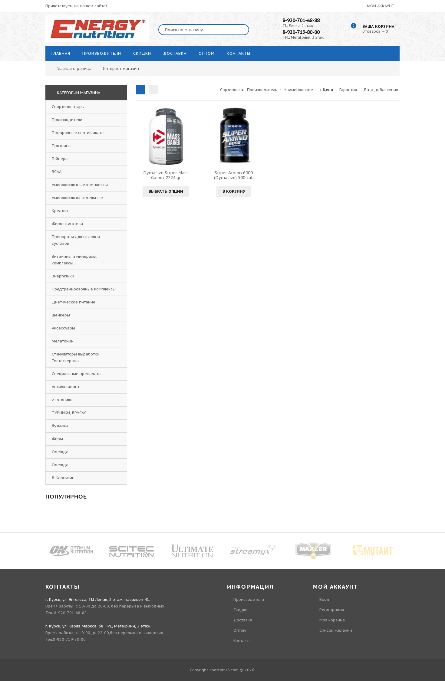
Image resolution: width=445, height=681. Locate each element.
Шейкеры (61, 315)
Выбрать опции (166, 191)
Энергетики (63, 276)
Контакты (242, 640)
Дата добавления (380, 89)
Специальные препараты (76, 373)
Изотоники (62, 399)
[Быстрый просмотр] (165, 136)
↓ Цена (326, 89)
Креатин (60, 210)
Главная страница (74, 68)
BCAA (56, 171)
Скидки (240, 609)
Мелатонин (63, 341)
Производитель (262, 89)
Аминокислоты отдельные (77, 197)
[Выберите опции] (141, 136)
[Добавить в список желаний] (189, 136)
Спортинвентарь (68, 106)
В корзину (233, 191)
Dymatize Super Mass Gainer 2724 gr (166, 175)
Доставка (242, 620)
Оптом (239, 630)
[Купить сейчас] (209, 136)
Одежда (60, 451)
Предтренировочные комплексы (84, 289)
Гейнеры (60, 158)
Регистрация (331, 609)
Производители (67, 119)
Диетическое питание (73, 302)
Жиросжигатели (67, 223)
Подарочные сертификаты (78, 132)
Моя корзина (332, 620)
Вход (324, 599)
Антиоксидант (65, 386)
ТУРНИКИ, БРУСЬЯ (69, 412)
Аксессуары (63, 328)
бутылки (60, 425)
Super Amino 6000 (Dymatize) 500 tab (234, 175)
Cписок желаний (335, 630)
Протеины (61, 145)
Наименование (298, 89)
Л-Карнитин (63, 477)
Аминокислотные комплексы (80, 184)
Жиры (57, 438)
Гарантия (348, 89)
